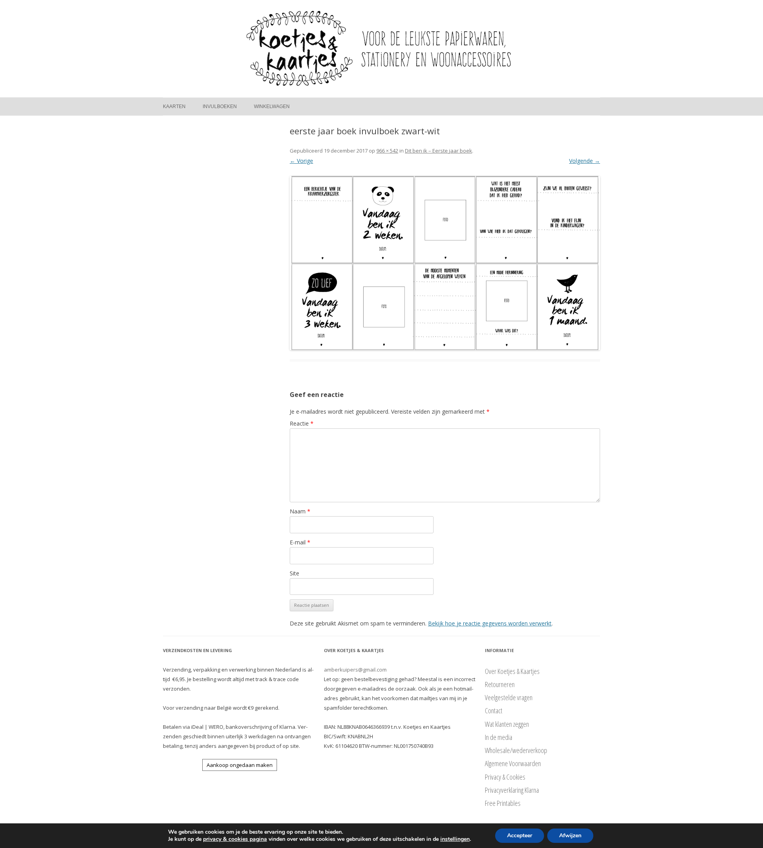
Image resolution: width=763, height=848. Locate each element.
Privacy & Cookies (505, 777)
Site (294, 573)
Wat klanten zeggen (507, 724)
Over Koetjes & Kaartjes (512, 671)
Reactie (302, 423)
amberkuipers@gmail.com (355, 669)
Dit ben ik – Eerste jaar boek (438, 150)
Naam (300, 511)
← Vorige (301, 161)
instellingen (455, 839)
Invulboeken (220, 106)
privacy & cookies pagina (235, 839)
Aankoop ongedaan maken (240, 765)
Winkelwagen (272, 106)
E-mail (300, 542)
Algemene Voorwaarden (513, 763)
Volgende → (584, 161)
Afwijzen (570, 835)
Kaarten (174, 106)
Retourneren (500, 684)
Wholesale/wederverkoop (516, 750)
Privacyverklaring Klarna (512, 790)
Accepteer (519, 835)
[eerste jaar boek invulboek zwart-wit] (445, 263)
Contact (493, 710)
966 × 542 (387, 150)
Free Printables (503, 803)
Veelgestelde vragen (509, 697)
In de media (498, 737)
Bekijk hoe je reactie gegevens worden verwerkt (490, 623)
